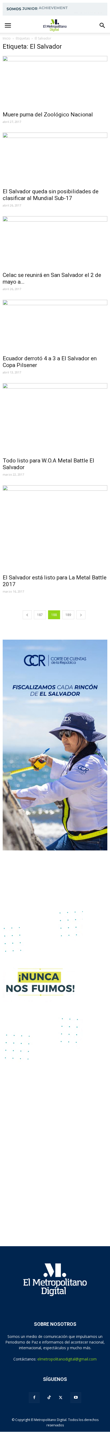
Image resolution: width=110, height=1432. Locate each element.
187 (40, 614)
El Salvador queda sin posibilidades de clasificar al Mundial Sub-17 (51, 194)
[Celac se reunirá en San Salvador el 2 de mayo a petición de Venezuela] (55, 242)
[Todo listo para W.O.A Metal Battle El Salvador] (55, 418)
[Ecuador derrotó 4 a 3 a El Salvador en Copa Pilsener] (55, 326)
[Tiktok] (49, 1397)
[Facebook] (34, 1397)
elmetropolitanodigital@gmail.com (67, 1359)
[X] (60, 1397)
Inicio (7, 38)
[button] (102, 25)
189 (68, 614)
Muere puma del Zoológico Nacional (48, 114)
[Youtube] (75, 1397)
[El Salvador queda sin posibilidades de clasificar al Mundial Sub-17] (55, 159)
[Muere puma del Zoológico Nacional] (55, 82)
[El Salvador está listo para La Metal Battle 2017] (55, 528)
